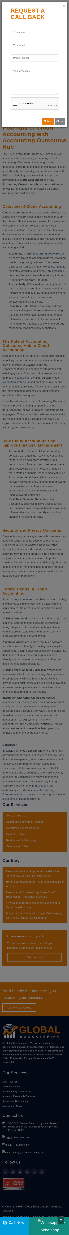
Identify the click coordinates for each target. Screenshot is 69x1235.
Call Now (15, 1222)
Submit (48, 121)
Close (59, 121)
